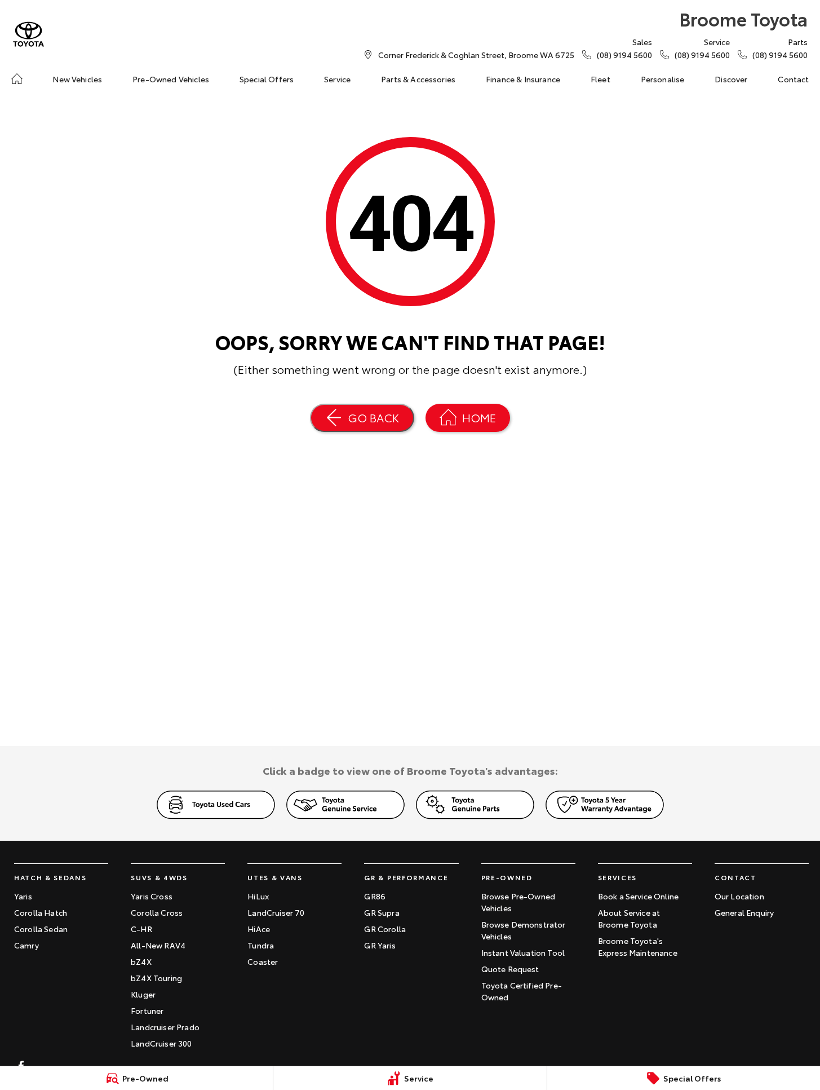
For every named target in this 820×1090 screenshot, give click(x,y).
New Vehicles (77, 79)
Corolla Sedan (41, 928)
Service (337, 79)
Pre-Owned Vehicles (170, 79)
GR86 (374, 896)
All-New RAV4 (158, 945)
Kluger (143, 994)
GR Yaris (379, 945)
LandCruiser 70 (275, 912)
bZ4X (141, 961)
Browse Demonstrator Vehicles (523, 930)
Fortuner (147, 1010)
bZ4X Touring (156, 977)
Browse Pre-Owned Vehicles (518, 902)
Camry (26, 945)
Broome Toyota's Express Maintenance (637, 946)
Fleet (600, 79)
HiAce (258, 928)
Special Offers (267, 79)
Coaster (262, 961)
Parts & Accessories (418, 79)
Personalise (663, 79)
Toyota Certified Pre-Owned (521, 991)
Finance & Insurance (523, 79)
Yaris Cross (151, 896)
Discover (731, 79)
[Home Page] (28, 34)
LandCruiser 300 (161, 1043)
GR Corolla (385, 928)
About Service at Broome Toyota (629, 918)
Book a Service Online (638, 896)
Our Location (739, 896)
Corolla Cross (157, 912)
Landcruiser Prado (165, 1026)
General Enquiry (744, 912)
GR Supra (381, 912)
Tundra (260, 945)
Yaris (23, 896)
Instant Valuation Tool (523, 952)
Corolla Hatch (40, 912)
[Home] (17, 79)
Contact (793, 79)
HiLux (258, 896)
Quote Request (510, 968)
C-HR (141, 928)
